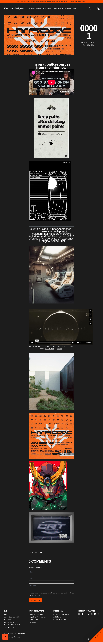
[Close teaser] (88, 639)
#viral (54, 238)
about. (6, 614)
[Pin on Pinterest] (41, 553)
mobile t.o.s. (59, 617)
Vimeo (59, 349)
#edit (64, 231)
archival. (8, 619)
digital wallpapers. (12, 625)
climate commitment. (62, 614)
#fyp (41, 238)
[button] (90, 8)
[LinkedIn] (95, 614)
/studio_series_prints (43, 8)
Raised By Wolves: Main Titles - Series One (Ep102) (51, 346)
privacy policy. (60, 619)
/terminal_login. (70, 8)
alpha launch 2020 (11, 617)
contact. (32, 622)
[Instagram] (85, 614)
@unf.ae (35, 228)
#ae (47, 238)
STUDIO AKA (49, 349)
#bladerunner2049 (60, 233)
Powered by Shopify (12, 637)
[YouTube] (92, 614)
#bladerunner (40, 233)
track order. (34, 619)
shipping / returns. (37, 617)
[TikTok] (89, 614)
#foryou (33, 238)
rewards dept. (10, 627)
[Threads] (98, 614)
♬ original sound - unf (51, 241)
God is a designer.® (18, 634)
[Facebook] (79, 614)
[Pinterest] (82, 614)
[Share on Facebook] (36, 553)
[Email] (79, 617)
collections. (9, 622)
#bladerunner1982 (63, 236)
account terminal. (36, 614)
